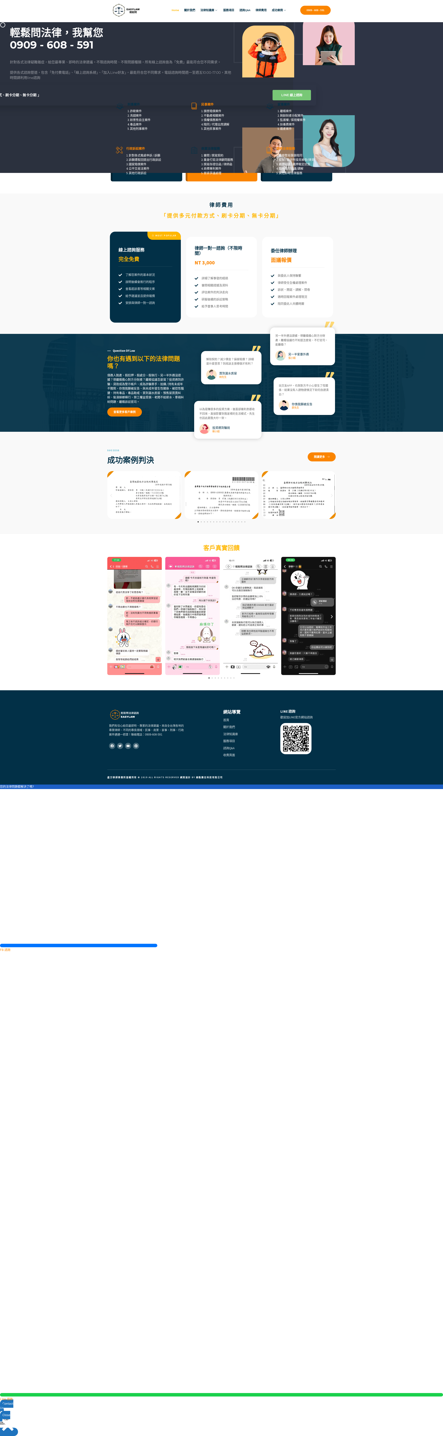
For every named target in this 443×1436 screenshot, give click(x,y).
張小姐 (292, 358)
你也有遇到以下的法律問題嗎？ (143, 362)
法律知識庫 (207, 10)
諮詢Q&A (244, 10)
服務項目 (228, 10)
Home (175, 10)
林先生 (223, 377)
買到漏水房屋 (228, 373)
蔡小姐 (216, 431)
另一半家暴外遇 (298, 354)
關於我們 (189, 10)
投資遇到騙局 (221, 428)
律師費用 (261, 10)
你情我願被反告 (302, 404)
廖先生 (295, 407)
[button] (164, 236)
